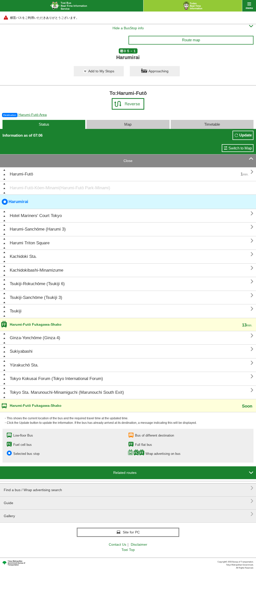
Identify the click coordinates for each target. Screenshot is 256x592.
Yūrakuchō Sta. (24, 365)
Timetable (212, 124)
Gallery (129, 514)
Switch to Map (240, 148)
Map (128, 124)
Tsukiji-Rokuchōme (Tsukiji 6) (37, 283)
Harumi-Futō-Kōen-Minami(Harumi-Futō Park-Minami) (60, 187)
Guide (129, 501)
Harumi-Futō (21, 174)
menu (249, 6)
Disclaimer (139, 544)
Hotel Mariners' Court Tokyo (36, 215)
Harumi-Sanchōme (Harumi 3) (38, 229)
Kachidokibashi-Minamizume (36, 270)
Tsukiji (16, 311)
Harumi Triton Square (30, 243)
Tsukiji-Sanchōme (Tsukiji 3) (36, 297)
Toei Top (128, 550)
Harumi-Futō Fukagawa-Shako (36, 324)
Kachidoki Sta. (23, 256)
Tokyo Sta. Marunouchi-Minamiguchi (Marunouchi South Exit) (67, 392)
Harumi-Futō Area (25, 115)
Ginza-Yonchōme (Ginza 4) (35, 337)
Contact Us (117, 544)
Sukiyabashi (21, 351)
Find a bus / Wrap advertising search (129, 488)
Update (245, 135)
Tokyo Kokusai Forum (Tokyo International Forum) (56, 378)
